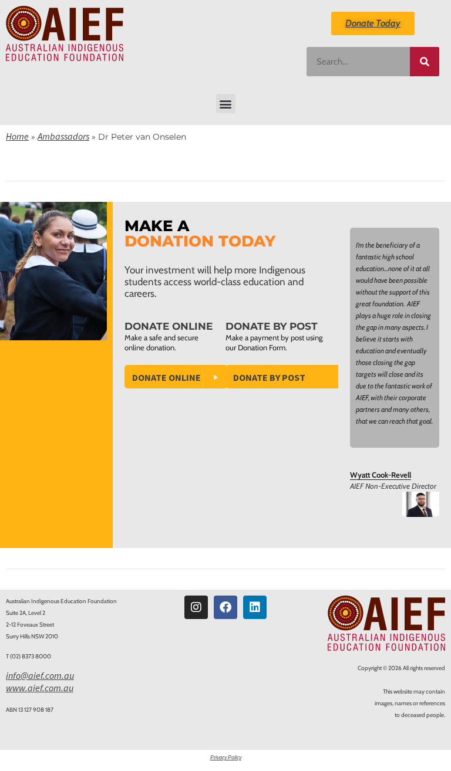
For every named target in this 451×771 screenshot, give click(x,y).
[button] (225, 103)
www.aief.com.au (39, 688)
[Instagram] (196, 607)
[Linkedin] (255, 607)
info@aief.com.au (40, 675)
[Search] (424, 61)
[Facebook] (225, 607)
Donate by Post (269, 377)
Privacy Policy (225, 757)
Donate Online (166, 377)
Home (17, 136)
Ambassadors (63, 136)
